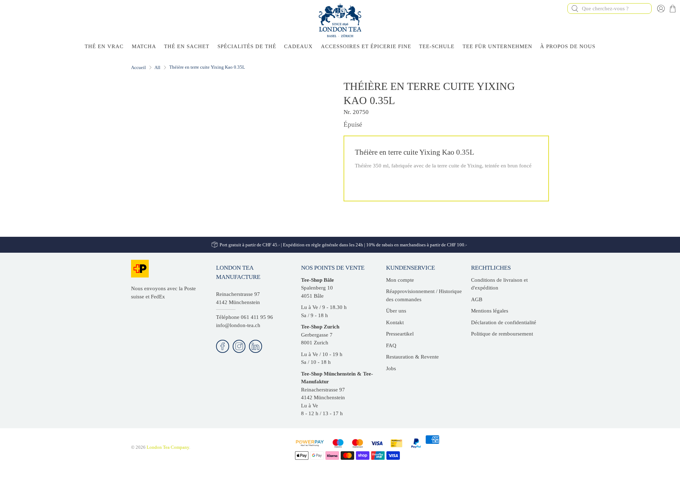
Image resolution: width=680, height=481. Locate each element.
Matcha (144, 46)
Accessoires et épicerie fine (366, 46)
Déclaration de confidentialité (503, 322)
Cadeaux (298, 46)
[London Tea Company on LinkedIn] (255, 346)
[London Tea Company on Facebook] (222, 346)
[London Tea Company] (340, 20)
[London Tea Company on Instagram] (239, 346)
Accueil (138, 67)
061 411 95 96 (257, 317)
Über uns (396, 311)
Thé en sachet (186, 46)
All (157, 67)
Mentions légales (489, 311)
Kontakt (395, 322)
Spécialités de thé (246, 46)
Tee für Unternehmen (497, 46)
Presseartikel (400, 334)
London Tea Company (168, 447)
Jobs (391, 368)
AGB (476, 299)
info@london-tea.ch (238, 325)
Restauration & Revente (412, 357)
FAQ (391, 345)
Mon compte (400, 280)
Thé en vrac (104, 46)
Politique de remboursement (502, 334)
